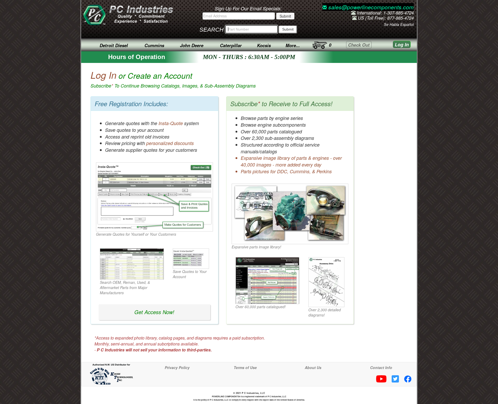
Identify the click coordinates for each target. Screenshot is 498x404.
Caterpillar (231, 45)
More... (293, 45)
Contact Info (381, 367)
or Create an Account (173, 79)
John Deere (191, 45)
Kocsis (264, 45)
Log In (402, 44)
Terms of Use (245, 367)
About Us (313, 367)
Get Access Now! (154, 312)
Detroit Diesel (114, 45)
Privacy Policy (177, 367)
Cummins (154, 45)
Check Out (359, 45)
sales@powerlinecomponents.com (370, 7)
